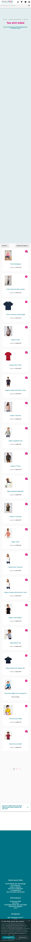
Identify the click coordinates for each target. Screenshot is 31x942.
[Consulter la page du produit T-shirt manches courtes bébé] (15, 307)
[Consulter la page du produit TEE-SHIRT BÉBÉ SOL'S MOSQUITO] (15, 686)
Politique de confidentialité (8, 934)
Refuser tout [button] (23, 937)
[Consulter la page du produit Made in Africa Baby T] (15, 610)
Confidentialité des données (15, 905)
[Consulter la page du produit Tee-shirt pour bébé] (15, 711)
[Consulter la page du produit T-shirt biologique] (15, 256)
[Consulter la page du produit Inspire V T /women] (15, 509)
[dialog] (15, 930)
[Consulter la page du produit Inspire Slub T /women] (15, 559)
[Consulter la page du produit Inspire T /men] (15, 332)
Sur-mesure (15, 885)
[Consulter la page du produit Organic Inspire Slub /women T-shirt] (15, 585)
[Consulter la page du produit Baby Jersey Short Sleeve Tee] (15, 660)
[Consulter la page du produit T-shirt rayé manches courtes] (15, 281)
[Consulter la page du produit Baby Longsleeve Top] (15, 433)
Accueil (5, 19)
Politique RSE (15, 901)
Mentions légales (15, 906)
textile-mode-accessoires (15, 19)
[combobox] (5, 246)
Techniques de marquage (15, 884)
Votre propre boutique (15, 892)
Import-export (15, 887)
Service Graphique (15, 888)
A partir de (15, 267)
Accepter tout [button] (8, 937)
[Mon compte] (18, 2)
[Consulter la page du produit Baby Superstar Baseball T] (15, 483)
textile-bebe (26, 19)
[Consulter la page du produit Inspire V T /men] (15, 458)
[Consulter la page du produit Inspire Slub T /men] (15, 357)
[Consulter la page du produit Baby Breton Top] (15, 635)
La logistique (15, 890)
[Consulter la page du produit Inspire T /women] (15, 408)
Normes (15, 903)
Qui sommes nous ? (15, 917)
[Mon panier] (22, 2)
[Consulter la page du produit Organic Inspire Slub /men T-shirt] (15, 382)
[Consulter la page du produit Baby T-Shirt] (15, 534)
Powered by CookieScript (7, 940)
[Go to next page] (20, 769)
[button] (15, 807)
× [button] (29, 920)
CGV (15, 908)
